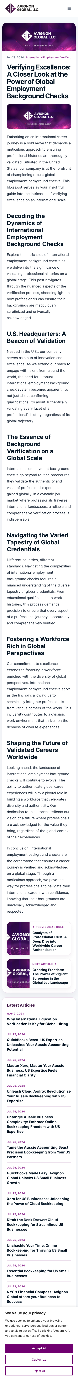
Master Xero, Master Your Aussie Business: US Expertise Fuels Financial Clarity (35, 1070)
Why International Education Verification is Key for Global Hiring (37, 1021)
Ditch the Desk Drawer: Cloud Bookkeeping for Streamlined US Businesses (35, 1224)
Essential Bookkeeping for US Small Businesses (38, 1273)
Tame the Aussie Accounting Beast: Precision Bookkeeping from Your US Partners (38, 1152)
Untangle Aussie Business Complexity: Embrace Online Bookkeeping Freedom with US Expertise (33, 1124)
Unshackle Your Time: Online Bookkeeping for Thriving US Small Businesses (37, 1250)
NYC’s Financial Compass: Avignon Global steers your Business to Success (37, 1297)
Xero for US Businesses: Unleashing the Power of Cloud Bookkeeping (38, 1201)
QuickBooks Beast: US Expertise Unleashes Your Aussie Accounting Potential (38, 1045)
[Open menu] (69, 8)
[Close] (73, 1310)
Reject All (39, 1371)
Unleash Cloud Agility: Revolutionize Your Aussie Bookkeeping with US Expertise (39, 1096)
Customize (39, 1359)
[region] (39, 1343)
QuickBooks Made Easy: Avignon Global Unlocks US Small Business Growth (36, 1178)
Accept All (39, 1348)
